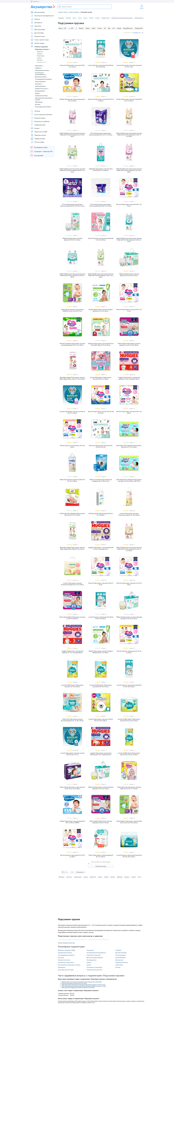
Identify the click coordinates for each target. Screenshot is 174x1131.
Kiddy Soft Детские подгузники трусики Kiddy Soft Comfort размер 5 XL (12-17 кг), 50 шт (129, 549)
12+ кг (74, 18)
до (69, 28)
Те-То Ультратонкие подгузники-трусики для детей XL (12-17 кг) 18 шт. (101, 134)
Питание (37, 111)
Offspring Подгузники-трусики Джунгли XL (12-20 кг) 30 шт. (129, 274)
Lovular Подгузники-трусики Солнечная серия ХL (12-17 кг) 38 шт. (72, 583)
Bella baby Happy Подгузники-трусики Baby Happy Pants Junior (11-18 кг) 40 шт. (72, 378)
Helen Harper (41, 56)
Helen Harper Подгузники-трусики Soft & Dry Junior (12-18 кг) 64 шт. (129, 821)
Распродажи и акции (40, 147)
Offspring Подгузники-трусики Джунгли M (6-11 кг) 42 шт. (72, 239)
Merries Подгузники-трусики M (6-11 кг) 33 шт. (129, 205)
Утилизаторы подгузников (66, 962)
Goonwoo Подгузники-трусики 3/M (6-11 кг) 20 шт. (72, 66)
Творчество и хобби (40, 132)
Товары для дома (39, 138)
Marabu (106, 877)
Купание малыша (39, 118)
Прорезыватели (40, 91)
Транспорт (37, 26)
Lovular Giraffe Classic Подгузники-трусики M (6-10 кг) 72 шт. (100, 685)
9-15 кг (97, 18)
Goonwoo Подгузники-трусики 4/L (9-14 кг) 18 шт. (101, 100)
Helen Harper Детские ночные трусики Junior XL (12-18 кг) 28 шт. (72, 787)
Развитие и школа (40, 135)
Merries (113, 877)
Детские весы (119, 960)
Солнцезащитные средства (43, 79)
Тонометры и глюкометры (94, 967)
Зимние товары (39, 43)
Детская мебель (39, 12)
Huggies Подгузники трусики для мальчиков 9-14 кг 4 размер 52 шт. (100, 753)
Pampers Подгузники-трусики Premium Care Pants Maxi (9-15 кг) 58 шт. (100, 344)
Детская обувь (39, 33)
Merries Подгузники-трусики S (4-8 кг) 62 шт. (100, 583)
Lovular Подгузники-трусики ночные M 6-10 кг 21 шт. (129, 66)
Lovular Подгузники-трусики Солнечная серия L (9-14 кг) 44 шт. (129, 514)
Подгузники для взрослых (94, 970)
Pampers (127, 877)
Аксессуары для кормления (43, 114)
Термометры (39, 102)
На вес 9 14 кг (105, 18)
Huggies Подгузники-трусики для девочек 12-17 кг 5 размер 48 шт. (72, 651)
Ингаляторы (61, 967)
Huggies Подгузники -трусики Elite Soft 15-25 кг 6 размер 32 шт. (100, 548)
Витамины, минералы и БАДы (66, 950)
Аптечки (38, 104)
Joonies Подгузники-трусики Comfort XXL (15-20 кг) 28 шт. (101, 719)
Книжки (36, 128)
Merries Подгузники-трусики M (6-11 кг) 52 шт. (129, 310)
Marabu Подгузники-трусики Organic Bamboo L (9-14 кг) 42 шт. (101, 310)
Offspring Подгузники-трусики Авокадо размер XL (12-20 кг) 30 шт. (129, 617)
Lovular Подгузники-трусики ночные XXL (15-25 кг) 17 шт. (72, 753)
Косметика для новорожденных (96, 952)
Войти (141, 8)
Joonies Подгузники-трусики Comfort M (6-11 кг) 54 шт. (129, 100)
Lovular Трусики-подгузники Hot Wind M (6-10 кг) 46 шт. (100, 617)
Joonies (86, 877)
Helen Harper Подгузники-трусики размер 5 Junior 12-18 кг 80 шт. (129, 344)
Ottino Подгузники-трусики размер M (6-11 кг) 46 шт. (100, 855)
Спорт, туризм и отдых (41, 40)
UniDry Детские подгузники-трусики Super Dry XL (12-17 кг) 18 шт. (129, 787)
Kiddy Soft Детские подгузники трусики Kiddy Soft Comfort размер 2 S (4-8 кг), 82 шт (72, 275)
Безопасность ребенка (41, 121)
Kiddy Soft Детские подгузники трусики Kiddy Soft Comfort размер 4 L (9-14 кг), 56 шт (72, 135)
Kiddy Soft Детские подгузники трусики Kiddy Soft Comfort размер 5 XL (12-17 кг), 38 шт (129, 135)
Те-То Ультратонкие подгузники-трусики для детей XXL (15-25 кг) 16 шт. (72, 205)
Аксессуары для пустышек (43, 107)
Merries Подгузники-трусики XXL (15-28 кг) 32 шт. (101, 412)
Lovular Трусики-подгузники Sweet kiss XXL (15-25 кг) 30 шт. (129, 855)
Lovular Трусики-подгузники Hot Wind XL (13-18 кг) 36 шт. (129, 685)
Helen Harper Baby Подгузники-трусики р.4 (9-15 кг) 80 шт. (72, 617)
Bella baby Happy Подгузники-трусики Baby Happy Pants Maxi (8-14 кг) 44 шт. (72, 548)
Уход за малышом (40, 81)
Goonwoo (40, 53)
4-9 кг (85, 18)
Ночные (68, 18)
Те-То (139, 877)
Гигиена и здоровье (41, 46)
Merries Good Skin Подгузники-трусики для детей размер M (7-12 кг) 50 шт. (72, 344)
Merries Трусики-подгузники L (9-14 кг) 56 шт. (72, 446)
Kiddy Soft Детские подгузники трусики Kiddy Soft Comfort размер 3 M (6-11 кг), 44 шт (101, 275)
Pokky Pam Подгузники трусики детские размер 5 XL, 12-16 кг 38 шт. (72, 719)
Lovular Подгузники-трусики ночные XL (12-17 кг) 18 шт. (72, 412)
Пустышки (38, 84)
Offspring (119, 877)
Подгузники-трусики (42, 49)
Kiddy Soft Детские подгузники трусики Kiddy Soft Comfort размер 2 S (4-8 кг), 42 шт (129, 240)
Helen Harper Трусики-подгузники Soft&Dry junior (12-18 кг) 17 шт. (72, 310)
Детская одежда (39, 29)
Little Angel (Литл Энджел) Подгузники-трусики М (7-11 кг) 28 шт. (129, 446)
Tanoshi (134, 877)
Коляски (37, 19)
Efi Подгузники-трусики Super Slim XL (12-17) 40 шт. (101, 514)
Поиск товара (60, 6)
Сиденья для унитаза (41, 95)
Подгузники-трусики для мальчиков (122, 18)
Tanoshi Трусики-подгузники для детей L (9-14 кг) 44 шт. (100, 239)
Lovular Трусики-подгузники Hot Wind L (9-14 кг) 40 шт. (101, 66)
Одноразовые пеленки (42, 70)
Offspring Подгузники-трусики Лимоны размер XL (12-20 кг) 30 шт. (101, 787)
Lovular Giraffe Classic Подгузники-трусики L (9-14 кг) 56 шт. (72, 685)
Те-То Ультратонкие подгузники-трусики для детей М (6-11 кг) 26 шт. (100, 205)
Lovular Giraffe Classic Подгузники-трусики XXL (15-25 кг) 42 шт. (129, 753)
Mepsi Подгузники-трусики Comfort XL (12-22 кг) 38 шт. (72, 480)
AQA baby (40, 60)
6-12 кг (91, 18)
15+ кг (79, 18)
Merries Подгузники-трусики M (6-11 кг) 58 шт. (129, 412)
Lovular (39, 58)
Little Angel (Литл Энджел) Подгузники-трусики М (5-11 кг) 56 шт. (72, 514)
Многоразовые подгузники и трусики (69, 965)
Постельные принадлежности (44, 15)
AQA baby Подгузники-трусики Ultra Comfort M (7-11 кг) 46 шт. (101, 169)
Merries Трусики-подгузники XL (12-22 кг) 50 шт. (129, 651)
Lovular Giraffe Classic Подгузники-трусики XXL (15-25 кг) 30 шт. (129, 719)
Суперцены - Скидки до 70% (43, 151)
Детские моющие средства (95, 957)
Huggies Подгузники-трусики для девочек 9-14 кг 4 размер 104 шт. (129, 378)
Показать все (41, 62)
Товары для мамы (39, 125)
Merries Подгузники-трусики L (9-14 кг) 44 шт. (129, 583)
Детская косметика (41, 77)
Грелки (89, 965)
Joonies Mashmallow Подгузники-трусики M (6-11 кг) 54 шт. (101, 378)
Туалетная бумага (40, 86)
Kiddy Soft (40, 51)
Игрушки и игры (39, 36)
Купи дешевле (38, 155)
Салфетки (38, 68)
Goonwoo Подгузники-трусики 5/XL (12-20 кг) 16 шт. (100, 446)
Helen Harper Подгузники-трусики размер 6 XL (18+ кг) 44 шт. (101, 821)
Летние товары (39, 142)
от (62, 28)
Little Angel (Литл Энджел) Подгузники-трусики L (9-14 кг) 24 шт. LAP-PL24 (129, 480)
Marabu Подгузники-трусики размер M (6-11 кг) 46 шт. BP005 (72, 821)
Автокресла (38, 22)
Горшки (37, 93)
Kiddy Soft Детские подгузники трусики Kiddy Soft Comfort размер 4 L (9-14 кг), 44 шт (129, 170)
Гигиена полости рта (41, 88)
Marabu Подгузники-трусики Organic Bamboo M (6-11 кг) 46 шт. (101, 651)
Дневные (61, 18)
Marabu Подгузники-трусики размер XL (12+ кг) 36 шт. (72, 100)
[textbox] (85, 6)
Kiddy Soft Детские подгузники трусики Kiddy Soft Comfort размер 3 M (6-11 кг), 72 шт (72, 170)
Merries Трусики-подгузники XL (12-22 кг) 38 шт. (72, 855)
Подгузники (39, 65)
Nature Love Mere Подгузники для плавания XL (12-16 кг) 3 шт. (101, 480)
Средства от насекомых (94, 955)
